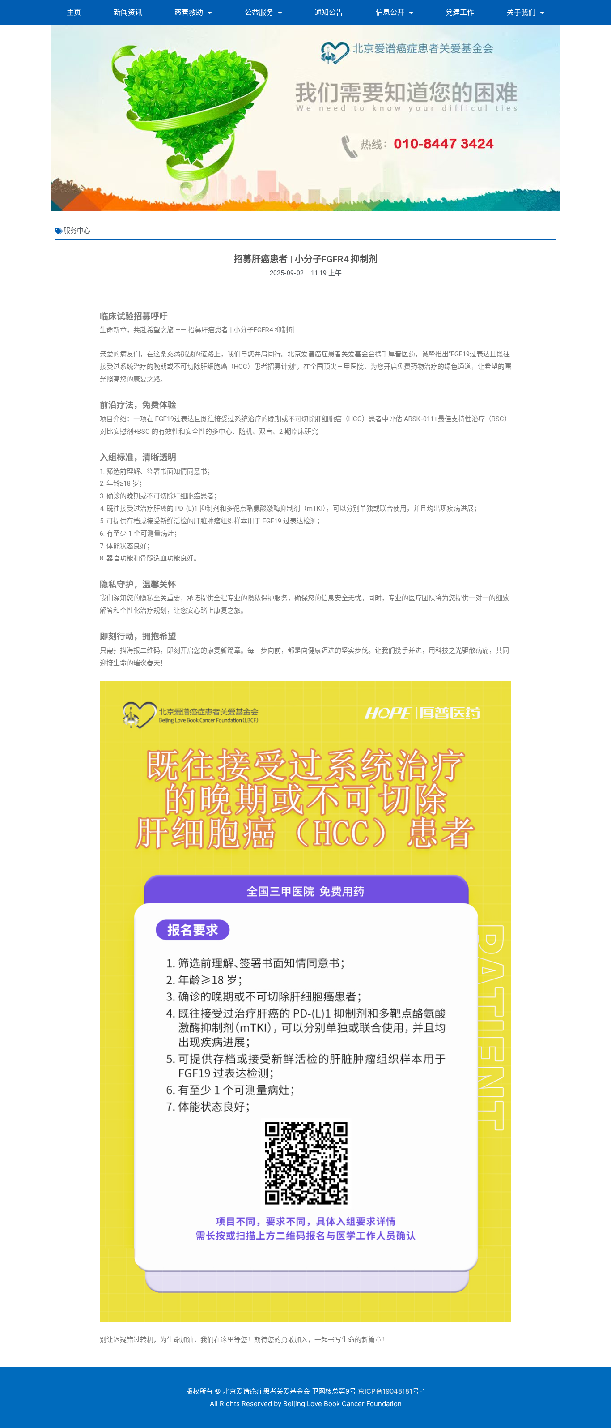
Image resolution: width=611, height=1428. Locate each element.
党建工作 (460, 12)
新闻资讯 (128, 12)
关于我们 (521, 12)
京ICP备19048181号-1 (391, 1391)
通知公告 (328, 12)
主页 (74, 12)
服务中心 (77, 231)
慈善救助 (188, 12)
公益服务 (259, 12)
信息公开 (390, 12)
